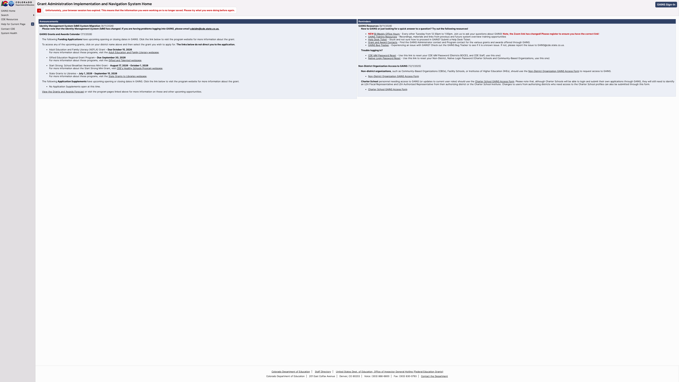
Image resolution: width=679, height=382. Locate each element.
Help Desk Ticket (377, 39)
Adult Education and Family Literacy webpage (134, 52)
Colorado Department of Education (291, 371)
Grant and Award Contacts (382, 42)
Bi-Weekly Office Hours (387, 33)
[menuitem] (17, 11)
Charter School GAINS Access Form (494, 81)
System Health (9, 33)
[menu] (17, 22)
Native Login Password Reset (384, 58)
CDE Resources (9, 19)
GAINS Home (8, 10)
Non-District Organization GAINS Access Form (553, 71)
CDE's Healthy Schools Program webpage (140, 68)
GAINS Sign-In (666, 4)
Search (5, 15)
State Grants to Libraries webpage (128, 76)
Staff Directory (323, 371)
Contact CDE (8, 28)
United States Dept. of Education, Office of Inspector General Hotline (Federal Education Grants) (389, 371)
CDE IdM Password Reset (382, 55)
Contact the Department (434, 376)
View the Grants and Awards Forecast (63, 91)
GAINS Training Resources (382, 36)
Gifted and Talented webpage (125, 60)
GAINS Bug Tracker (378, 45)
